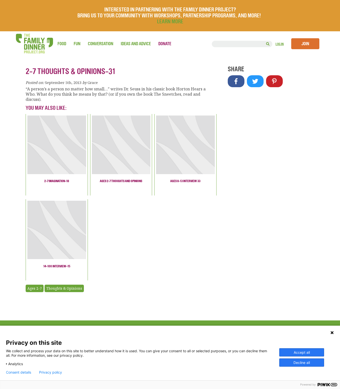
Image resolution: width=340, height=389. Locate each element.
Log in (280, 44)
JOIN (305, 43)
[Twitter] (255, 81)
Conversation (100, 43)
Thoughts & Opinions (64, 288)
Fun (77, 43)
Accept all (302, 352)
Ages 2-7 (34, 288)
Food (61, 43)
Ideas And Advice (136, 43)
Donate (164, 43)
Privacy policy (50, 372)
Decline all (301, 362)
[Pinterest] (274, 81)
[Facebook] (236, 81)
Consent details (18, 372)
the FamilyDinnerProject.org (34, 43)
